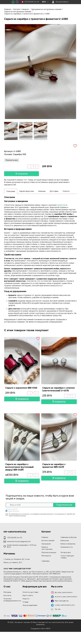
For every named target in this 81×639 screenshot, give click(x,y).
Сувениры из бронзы (69, 537)
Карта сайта (28, 595)
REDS (48, 629)
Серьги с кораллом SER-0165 (21, 388)
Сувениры (45, 561)
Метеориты (46, 556)
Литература (66, 552)
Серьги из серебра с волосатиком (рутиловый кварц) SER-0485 (19, 467)
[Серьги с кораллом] (22, 360)
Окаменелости (67, 547)
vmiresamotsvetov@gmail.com (19, 541)
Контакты (7, 595)
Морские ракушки (49, 552)
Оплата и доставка (30, 592)
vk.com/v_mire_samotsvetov (66, 597)
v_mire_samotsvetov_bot (65, 605)
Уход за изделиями (30, 605)
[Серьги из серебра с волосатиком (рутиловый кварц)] (22, 437)
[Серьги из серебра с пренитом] (59, 437)
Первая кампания (13, 511)
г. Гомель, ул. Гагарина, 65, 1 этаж (17, 559)
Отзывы (25, 602)
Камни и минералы (68, 544)
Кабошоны (65, 541)
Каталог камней (48, 541)
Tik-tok (57, 609)
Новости (26, 599)
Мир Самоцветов (61, 601)
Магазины (7, 592)
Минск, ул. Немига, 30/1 (13, 562)
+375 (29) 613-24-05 (31, 2)
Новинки (45, 537)
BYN (44, 2)
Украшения (46, 544)
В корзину (22, 173)
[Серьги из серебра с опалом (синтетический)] (59, 360)
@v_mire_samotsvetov (63, 592)
